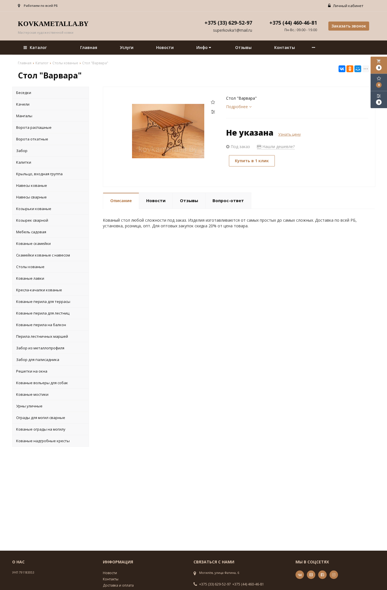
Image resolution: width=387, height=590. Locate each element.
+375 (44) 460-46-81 (248, 584)
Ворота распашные (34, 127)
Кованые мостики (32, 394)
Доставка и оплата (118, 585)
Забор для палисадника (37, 359)
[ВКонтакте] (342, 68)
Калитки (23, 162)
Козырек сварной (32, 220)
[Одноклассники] (349, 68)
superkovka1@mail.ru (232, 30)
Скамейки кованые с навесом (43, 255)
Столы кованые (30, 266)
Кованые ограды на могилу (40, 429)
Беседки (23, 92)
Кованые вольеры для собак (42, 382)
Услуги (126, 47)
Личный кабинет (347, 5)
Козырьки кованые (33, 208)
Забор (21, 150)
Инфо (202, 47)
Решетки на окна (31, 371)
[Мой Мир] (357, 68)
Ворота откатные (32, 139)
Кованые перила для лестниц (42, 313)
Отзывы (243, 47)
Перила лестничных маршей (42, 336)
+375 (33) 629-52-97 (215, 584)
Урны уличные (29, 406)
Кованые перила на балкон (41, 324)
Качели (22, 104)
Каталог (38, 47)
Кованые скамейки (33, 243)
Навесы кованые (31, 185)
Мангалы (24, 115)
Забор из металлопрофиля (40, 347)
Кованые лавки (30, 278)
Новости (165, 47)
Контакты (284, 47)
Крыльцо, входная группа (39, 173)
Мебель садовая (31, 231)
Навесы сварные (31, 197)
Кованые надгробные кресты (43, 440)
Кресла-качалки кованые (39, 289)
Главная (88, 47)
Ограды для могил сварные (40, 417)
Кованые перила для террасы (43, 301)
